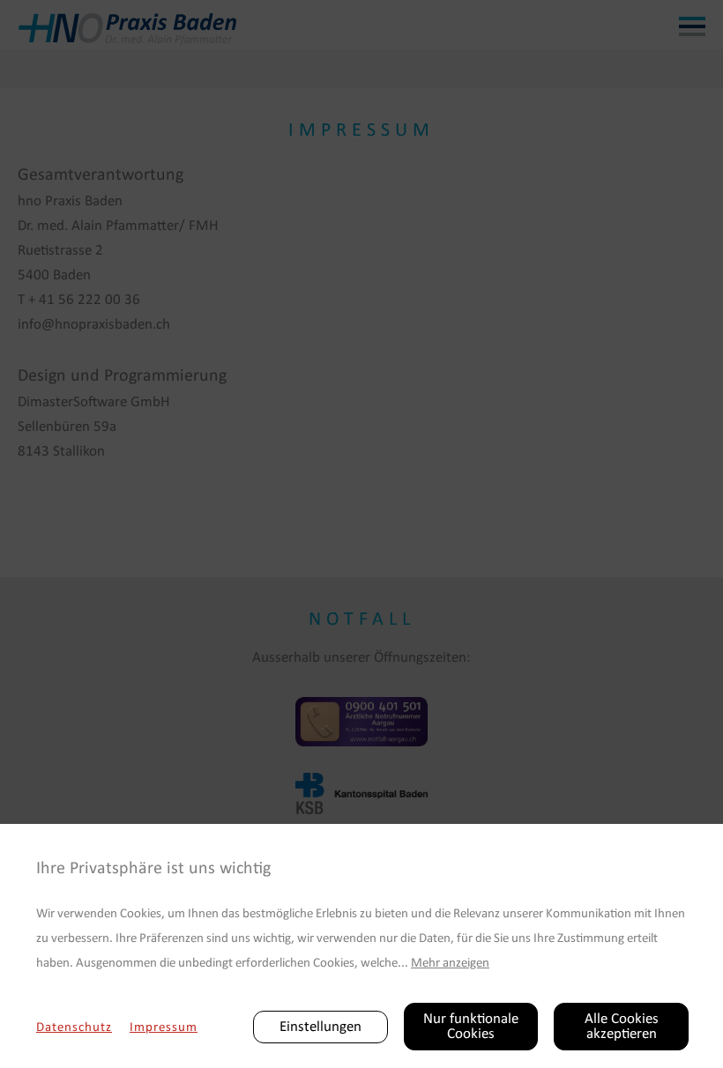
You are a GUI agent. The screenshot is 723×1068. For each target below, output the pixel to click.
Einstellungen (321, 1027)
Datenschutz (74, 1028)
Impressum (164, 1028)
